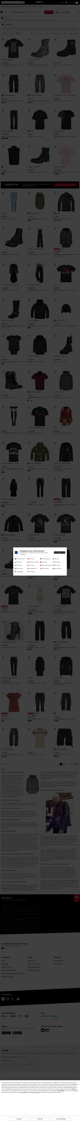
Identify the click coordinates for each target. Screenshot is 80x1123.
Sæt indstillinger (61, 1119)
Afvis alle (40, 1119)
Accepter (18, 1119)
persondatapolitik (36, 1092)
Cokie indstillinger (24, 1092)
